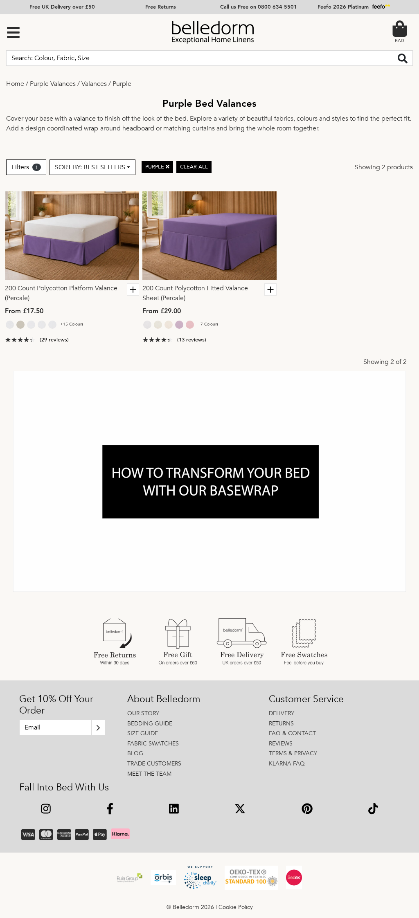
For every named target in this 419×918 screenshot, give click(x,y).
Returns (281, 723)
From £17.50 (24, 311)
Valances (94, 83)
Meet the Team (149, 774)
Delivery (281, 713)
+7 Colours (208, 324)
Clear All (194, 167)
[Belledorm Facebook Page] (110, 810)
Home (15, 83)
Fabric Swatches (153, 743)
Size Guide (142, 733)
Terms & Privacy (293, 753)
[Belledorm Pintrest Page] (307, 810)
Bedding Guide (149, 723)
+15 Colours (71, 324)
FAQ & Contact (292, 733)
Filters (24, 167)
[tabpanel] (72, 235)
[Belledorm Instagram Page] (46, 810)
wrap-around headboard (119, 128)
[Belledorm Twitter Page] (240, 810)
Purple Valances (53, 83)
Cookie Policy (236, 907)
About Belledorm (163, 699)
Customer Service (306, 699)
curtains (203, 128)
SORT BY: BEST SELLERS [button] (90, 167)
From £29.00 (161, 311)
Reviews (281, 743)
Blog (135, 753)
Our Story (143, 713)
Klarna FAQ (287, 764)
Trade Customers (154, 764)
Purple (122, 83)
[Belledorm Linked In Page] (174, 810)
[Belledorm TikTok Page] (373, 810)
